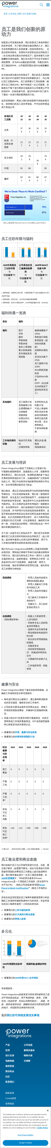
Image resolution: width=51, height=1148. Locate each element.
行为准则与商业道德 (25, 914)
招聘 (19, 13)
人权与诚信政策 (22, 910)
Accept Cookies (25, 1143)
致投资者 (9, 1066)
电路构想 (9, 1060)
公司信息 (12, 13)
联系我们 (9, 1081)
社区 (7, 1076)
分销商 (27, 1060)
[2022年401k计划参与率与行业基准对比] (41, 251)
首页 (5, 13)
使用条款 (9, 1103)
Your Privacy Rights (25, 1135)
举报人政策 (20, 918)
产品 (7, 1044)
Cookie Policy (42, 1128)
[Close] (48, 1111)
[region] (25, 1127)
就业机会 (9, 1071)
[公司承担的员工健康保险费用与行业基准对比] (25, 251)
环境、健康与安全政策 (26, 732)
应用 (7, 1050)
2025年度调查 (7, 878)
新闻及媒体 (29, 1050)
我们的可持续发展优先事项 (23, 1015)
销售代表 (28, 1055)
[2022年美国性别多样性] (13, 947)
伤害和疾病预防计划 (25, 736)
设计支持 (9, 1055)
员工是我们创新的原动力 (33, 13)
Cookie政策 (10, 1098)
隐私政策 (9, 1092)
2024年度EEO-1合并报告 (26, 977)
